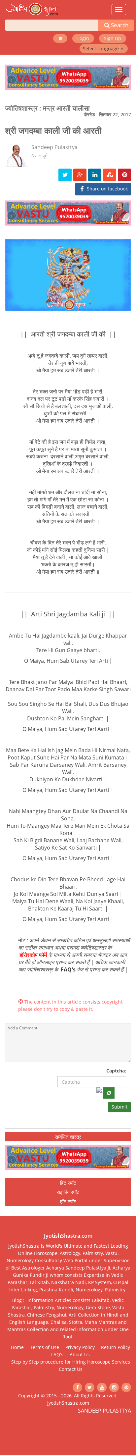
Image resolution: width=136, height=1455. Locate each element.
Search (119, 25)
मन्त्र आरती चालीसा (66, 108)
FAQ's (68, 969)
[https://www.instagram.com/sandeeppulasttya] (114, 1387)
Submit (119, 1107)
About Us (80, 1354)
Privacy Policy (80, 1347)
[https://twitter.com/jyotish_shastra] (89, 1387)
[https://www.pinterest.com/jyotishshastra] (126, 1387)
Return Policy (115, 1347)
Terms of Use (44, 1347)
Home (17, 1347)
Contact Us (71, 1369)
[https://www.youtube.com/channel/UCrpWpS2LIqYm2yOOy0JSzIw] (102, 1387)
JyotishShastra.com (68, 1403)
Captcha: (116, 1070)
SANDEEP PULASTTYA (104, 1410)
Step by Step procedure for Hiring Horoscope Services (70, 1362)
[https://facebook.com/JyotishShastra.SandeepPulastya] (77, 1387)
